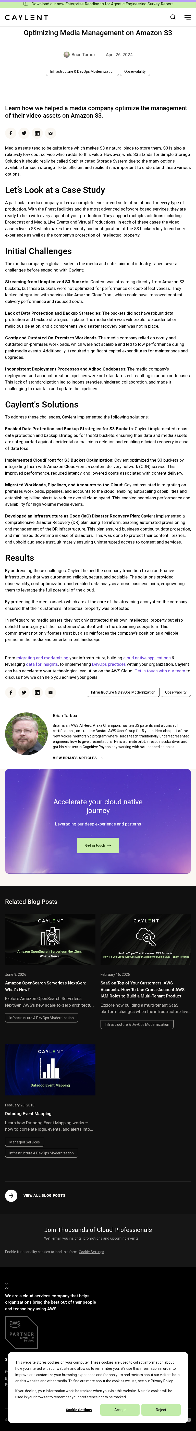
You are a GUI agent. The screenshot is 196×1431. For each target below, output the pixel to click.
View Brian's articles (75, 758)
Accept (120, 1410)
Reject (161, 1410)
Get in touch (95, 845)
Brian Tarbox (83, 54)
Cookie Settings (79, 1410)
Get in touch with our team (159, 670)
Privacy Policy (162, 1381)
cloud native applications (147, 657)
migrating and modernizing (42, 657)
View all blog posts (44, 1195)
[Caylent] (26, 17)
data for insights (42, 664)
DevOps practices (109, 664)
